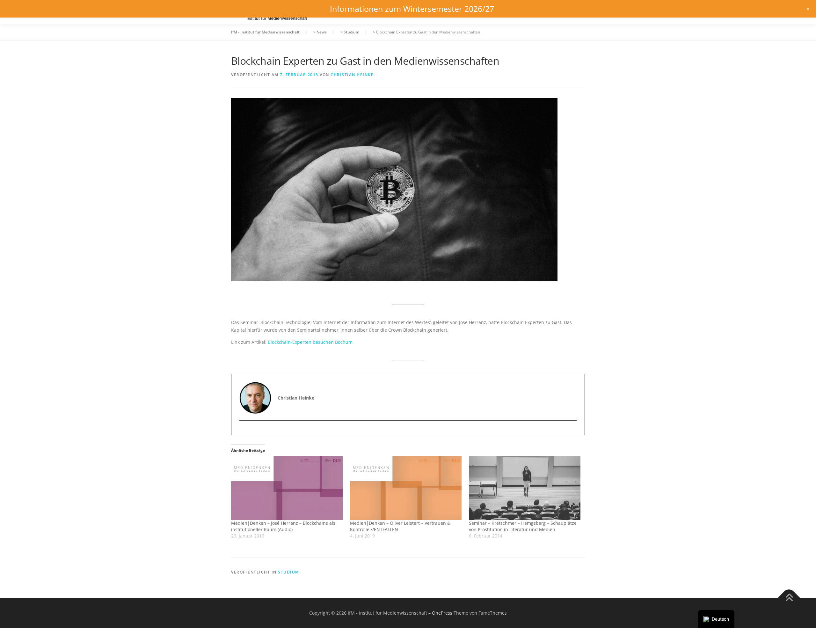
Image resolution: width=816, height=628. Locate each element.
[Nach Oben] (789, 598)
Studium (288, 572)
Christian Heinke (352, 74)
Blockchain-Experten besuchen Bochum (310, 342)
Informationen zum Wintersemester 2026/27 (412, 8)
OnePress (442, 613)
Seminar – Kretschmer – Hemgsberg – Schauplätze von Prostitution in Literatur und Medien (523, 526)
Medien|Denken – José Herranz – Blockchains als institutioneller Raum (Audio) (283, 526)
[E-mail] (245, 431)
